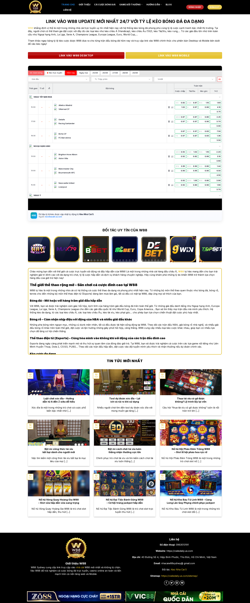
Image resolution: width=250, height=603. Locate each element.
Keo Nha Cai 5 (179, 569)
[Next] (215, 249)
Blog (169, 4)
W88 (30, 28)
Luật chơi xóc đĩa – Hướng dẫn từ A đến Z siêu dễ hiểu (59, 400)
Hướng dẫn (153, 4)
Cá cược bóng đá (104, 4)
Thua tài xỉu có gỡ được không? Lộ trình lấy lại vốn (190, 400)
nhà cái (80, 567)
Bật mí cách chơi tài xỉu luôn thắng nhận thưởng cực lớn (124, 451)
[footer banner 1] (76, 596)
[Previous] (34, 249)
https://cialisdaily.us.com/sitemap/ (179, 575)
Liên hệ (67, 10)
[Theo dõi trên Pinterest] (176, 582)
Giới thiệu (85, 4)
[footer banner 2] (174, 596)
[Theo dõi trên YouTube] (182, 582)
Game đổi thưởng (130, 4)
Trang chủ (68, 4)
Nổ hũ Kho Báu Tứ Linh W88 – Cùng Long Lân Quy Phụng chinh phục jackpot (191, 501)
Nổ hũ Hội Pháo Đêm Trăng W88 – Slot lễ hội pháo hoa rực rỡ (191, 451)
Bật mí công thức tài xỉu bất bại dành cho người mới (59, 451)
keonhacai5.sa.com (53, 217)
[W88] (42, 7)
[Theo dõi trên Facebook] (166, 582)
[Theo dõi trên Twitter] (171, 582)
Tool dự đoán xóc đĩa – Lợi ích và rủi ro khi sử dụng (124, 400)
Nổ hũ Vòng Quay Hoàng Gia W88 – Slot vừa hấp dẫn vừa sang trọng (58, 501)
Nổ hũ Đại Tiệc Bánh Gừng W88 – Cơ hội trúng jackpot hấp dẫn (124, 501)
